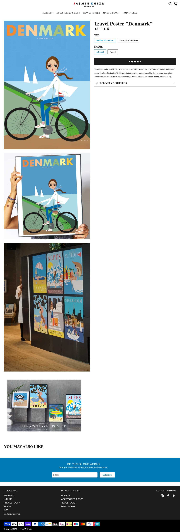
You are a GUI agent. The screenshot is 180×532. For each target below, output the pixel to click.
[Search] (170, 4)
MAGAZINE (9, 495)
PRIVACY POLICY (12, 502)
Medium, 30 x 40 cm (104, 40)
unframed (100, 52)
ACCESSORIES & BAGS (72, 499)
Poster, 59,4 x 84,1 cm (129, 40)
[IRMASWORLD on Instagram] (162, 497)
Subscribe (107, 475)
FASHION (65, 495)
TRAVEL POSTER (68, 502)
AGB (6, 510)
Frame (98, 46)
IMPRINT (8, 499)
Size (96, 35)
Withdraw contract (12, 513)
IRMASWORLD (68, 506)
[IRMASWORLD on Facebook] (168, 497)
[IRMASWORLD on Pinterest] (174, 497)
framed (113, 52)
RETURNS (8, 506)
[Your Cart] (175, 4)
